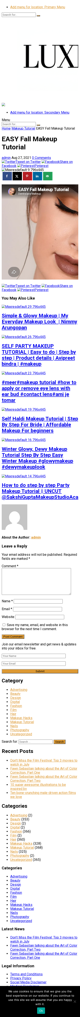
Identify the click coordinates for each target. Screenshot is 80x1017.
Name (7, 601)
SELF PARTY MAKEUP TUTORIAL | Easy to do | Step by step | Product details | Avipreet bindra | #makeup (39, 355)
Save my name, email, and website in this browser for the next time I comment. (35, 627)
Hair (13, 714)
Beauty (15, 694)
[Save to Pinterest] (27, 176)
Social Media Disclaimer (28, 982)
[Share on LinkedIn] (37, 176)
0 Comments (41, 158)
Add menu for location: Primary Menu (37, 7)
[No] (75, 1001)
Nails (14, 726)
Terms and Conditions (26, 974)
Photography (19, 730)
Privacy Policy (21, 978)
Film (13, 710)
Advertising (18, 690)
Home (6, 128)
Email (7, 609)
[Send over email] (47, 176)
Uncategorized (21, 734)
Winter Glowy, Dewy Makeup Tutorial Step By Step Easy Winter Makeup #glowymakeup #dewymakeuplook (37, 458)
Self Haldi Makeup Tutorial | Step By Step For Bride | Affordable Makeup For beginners (40, 425)
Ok (41, 1010)
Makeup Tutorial (23, 128)
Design (15, 698)
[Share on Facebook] (7, 176)
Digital (15, 702)
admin (6, 158)
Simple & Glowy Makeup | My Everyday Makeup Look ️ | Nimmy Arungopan (39, 322)
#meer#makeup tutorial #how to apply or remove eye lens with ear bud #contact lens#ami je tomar (39, 391)
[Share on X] (17, 176)
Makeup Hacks (21, 718)
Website (8, 617)
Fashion (16, 706)
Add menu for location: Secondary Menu (39, 112)
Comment (10, 566)
